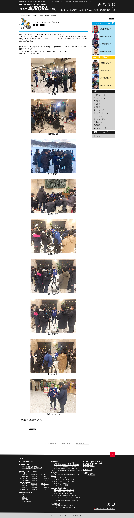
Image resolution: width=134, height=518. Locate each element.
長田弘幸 (24, 494)
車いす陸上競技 (99, 119)
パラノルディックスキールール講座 (64, 463)
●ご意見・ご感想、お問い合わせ (92, 461)
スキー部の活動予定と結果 (29, 466)
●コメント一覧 (87, 470)
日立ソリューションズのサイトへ (104, 509)
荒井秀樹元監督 (26, 501)
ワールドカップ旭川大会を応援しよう (64, 507)
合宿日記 (47, 15)
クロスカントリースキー (103, 113)
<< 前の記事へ (50, 444)
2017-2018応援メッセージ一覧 (63, 493)
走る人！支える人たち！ (61, 478)
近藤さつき (25, 500)
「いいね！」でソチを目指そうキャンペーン (66, 495)
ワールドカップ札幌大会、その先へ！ (64, 506)
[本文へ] (113, 7)
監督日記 (97, 107)
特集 (113, 10)
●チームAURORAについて (27, 461)
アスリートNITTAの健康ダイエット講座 (65, 467)
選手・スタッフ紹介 (91, 10)
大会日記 (97, 104)
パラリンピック (99, 95)
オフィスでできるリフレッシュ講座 (64, 481)
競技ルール (98, 122)
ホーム (21, 15)
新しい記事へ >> (82, 444)
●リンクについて (88, 465)
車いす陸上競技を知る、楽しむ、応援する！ (66, 465)
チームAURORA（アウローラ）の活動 (33, 15)
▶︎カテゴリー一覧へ (101, 128)
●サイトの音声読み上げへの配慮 (92, 463)
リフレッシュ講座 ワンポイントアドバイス (66, 479)
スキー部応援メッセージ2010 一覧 (64, 490)
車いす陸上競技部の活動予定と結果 (32, 468)
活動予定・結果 (105, 10)
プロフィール (45, 475)
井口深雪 (24, 498)
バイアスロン (99, 116)
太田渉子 (24, 496)
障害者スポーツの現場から (61, 483)
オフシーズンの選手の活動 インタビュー (65, 468)
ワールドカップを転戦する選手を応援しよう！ (67, 501)
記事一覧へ (66, 444)
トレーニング (99, 110)
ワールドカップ (99, 98)
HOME (63, 10)
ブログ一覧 (34, 475)
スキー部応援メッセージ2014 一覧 (64, 492)
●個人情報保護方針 (89, 467)
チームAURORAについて (75, 10)
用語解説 (97, 125)
